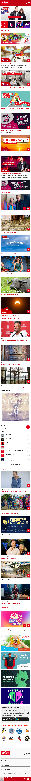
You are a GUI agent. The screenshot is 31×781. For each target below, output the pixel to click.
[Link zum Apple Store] (8, 719)
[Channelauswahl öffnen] (26, 3)
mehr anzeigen (15, 464)
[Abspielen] (27, 778)
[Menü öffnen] (29, 3)
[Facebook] (27, 754)
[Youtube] (24, 754)
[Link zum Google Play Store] (22, 719)
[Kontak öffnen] (24, 3)
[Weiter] (29, 609)
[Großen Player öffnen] (24, 779)
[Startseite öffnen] (5, 3)
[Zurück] (27, 609)
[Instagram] (29, 754)
